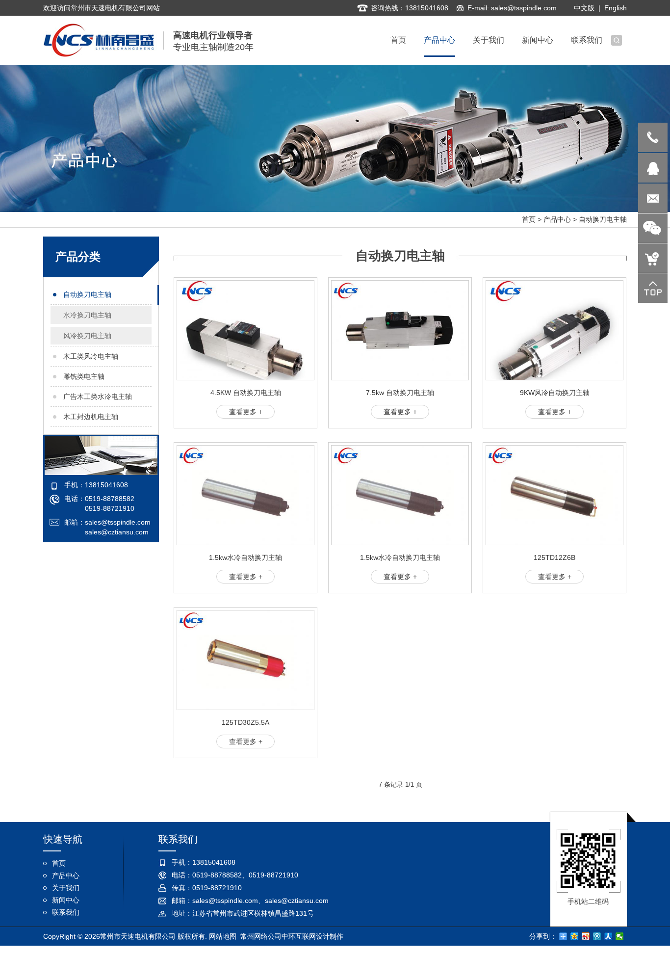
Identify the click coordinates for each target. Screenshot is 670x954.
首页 (529, 219)
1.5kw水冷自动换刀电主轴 (400, 557)
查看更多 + (245, 412)
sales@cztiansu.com (117, 532)
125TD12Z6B (554, 557)
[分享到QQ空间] (574, 936)
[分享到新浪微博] (586, 936)
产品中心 (557, 219)
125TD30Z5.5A (245, 722)
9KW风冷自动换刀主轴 (555, 393)
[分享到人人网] (608, 936)
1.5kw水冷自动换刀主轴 (245, 557)
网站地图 (222, 936)
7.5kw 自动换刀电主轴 (400, 393)
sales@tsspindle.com (524, 8)
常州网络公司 (261, 936)
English (615, 8)
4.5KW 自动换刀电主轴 (245, 393)
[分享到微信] (620, 936)
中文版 (584, 8)
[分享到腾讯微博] (597, 936)
